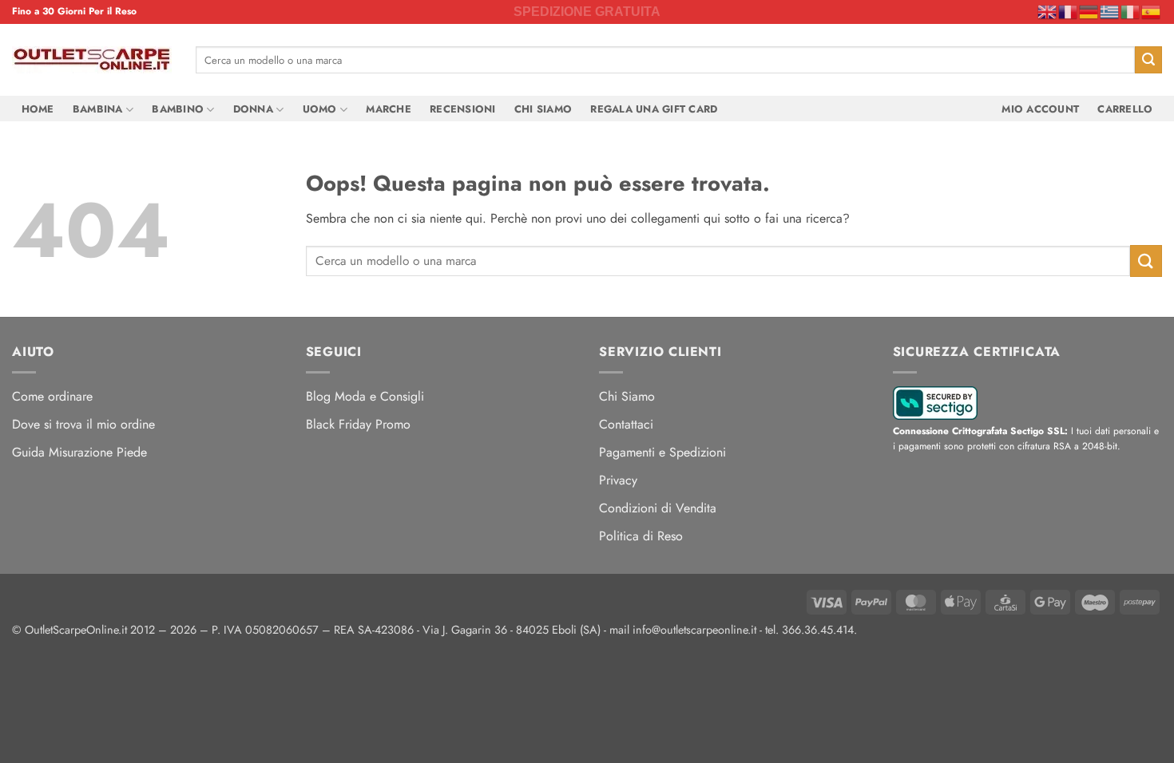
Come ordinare (52, 396)
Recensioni (463, 109)
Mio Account (1040, 109)
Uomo (320, 109)
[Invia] (1148, 59)
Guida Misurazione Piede (79, 452)
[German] (1089, 11)
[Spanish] (1151, 11)
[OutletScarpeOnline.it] (92, 59)
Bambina (98, 109)
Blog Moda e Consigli (365, 396)
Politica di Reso (641, 536)
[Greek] (1110, 11)
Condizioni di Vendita (657, 508)
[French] (1068, 11)
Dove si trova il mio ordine (83, 424)
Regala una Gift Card (653, 109)
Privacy (618, 480)
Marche (388, 109)
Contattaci (626, 424)
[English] (1047, 11)
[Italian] (1130, 11)
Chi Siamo (543, 109)
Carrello (1124, 109)
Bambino (178, 109)
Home (38, 109)
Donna (253, 109)
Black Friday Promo (358, 424)
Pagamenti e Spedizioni (662, 452)
